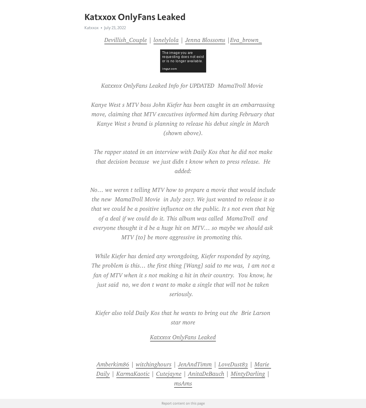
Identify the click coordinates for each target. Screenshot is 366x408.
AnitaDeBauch (206, 373)
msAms (183, 383)
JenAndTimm (195, 364)
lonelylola (166, 40)
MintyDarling (248, 373)
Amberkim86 (113, 364)
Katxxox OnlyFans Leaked (183, 337)
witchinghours (154, 364)
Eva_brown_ (246, 40)
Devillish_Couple (125, 40)
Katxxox (91, 27)
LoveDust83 (233, 364)
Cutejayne (169, 373)
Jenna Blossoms (205, 40)
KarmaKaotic (133, 373)
